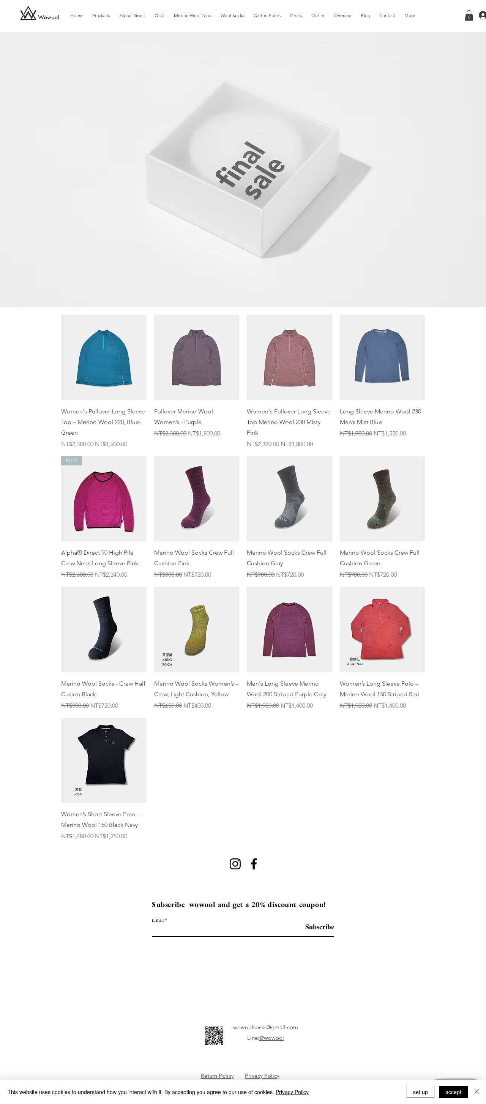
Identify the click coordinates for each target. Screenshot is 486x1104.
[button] (469, 15)
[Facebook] (253, 863)
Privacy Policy (262, 1075)
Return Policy (217, 1075)
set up (420, 1092)
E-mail (158, 920)
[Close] (476, 1092)
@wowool (271, 1037)
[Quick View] (104, 357)
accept (453, 1092)
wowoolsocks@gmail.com (265, 1027)
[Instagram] (235, 863)
